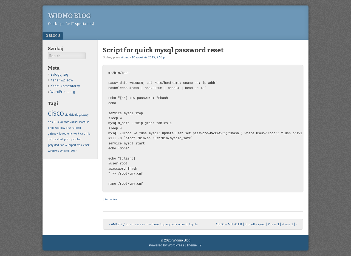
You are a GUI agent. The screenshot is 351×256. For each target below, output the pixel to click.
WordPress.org (62, 91)
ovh (50, 139)
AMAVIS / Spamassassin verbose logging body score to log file (153, 224)
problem (76, 139)
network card (78, 133)
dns (50, 122)
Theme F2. (194, 245)
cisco (56, 113)
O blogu (53, 35)
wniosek (65, 151)
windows (53, 151)
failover (76, 128)
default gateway (79, 114)
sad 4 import (68, 145)
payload (58, 139)
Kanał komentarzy (65, 85)
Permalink (110, 199)
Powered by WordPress (166, 245)
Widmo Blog (69, 16)
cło (66, 114)
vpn (79, 145)
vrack (86, 145)
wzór (74, 151)
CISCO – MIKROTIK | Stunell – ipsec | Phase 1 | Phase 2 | (256, 224)
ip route (64, 133)
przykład (53, 145)
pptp (67, 139)
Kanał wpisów (61, 80)
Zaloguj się (59, 74)
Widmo (125, 57)
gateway (53, 133)
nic (88, 133)
